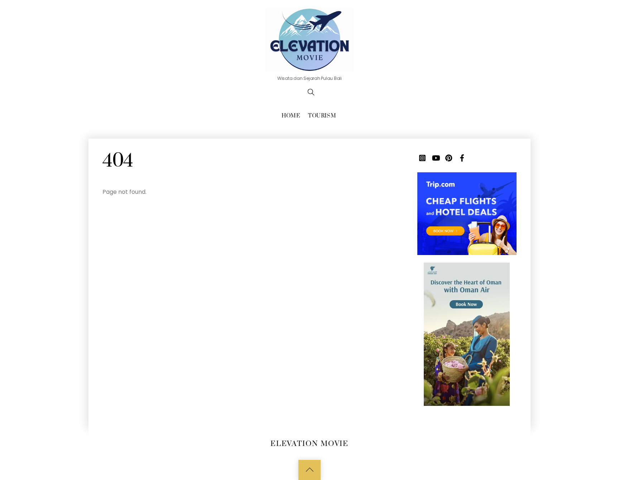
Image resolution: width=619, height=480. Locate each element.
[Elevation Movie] (309, 39)
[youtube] (436, 157)
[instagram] (422, 157)
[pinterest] (449, 157)
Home (291, 115)
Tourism (322, 115)
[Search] (311, 92)
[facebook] (462, 157)
